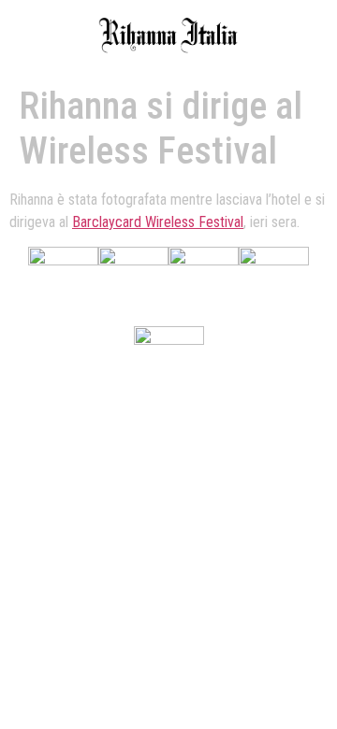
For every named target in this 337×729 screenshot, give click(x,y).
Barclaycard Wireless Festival (157, 222)
